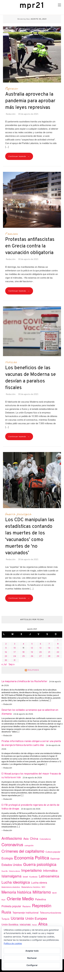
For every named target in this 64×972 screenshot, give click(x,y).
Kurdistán (33, 876)
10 (15, 648)
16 (6, 652)
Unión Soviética (9, 924)
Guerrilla (4, 871)
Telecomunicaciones (50, 912)
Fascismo (11, 234)
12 (32, 648)
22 (58, 652)
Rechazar (32, 958)
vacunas (25, 924)
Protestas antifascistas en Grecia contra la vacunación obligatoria (29, 246)
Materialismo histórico (30, 887)
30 (6, 660)
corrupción (29, 845)
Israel (25, 876)
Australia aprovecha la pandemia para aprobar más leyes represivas (30, 101)
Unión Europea (36, 918)
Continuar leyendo (19, 156)
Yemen (34, 925)
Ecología (7, 858)
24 (14, 656)
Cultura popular (53, 851)
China (34, 838)
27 (40, 656)
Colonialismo (45, 838)
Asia (26, 838)
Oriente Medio (20, 898)
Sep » (11, 664)
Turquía (5, 918)
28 (49, 656)
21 (49, 652)
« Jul (4, 664)
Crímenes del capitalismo (22, 851)
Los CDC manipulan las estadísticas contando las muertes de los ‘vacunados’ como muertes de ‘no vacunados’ (29, 536)
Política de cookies (13, 943)
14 (49, 648)
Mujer (3, 899)
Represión (11, 89)
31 (14, 660)
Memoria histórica (16, 892)
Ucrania (17, 918)
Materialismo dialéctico (10, 887)
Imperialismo (31, 870)
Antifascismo (11, 838)
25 (23, 656)
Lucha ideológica (15, 882)
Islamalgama (11, 875)
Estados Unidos (11, 864)
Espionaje (55, 858)
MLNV (54, 893)
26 (32, 656)
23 (6, 656)
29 (58, 656)
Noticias (11, 362)
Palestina (40, 899)
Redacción (10, 114)
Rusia (6, 912)
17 (15, 652)
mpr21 (32, 6)
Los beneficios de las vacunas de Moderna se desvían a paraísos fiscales (30, 378)
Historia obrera (14, 871)
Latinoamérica (49, 876)
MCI (43, 887)
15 (58, 648)
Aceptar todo (32, 950)
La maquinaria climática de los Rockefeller (24, 681)
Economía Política (31, 857)
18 (23, 652)
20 (40, 652)
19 (32, 652)
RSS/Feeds (33, 670)
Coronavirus (12, 844)
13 (40, 648)
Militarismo (42, 892)
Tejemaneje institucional (26, 912)
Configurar (32, 965)
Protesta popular (11, 906)
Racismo (26, 906)
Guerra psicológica (18, 514)
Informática (50, 870)
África (42, 923)
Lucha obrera (39, 882)
